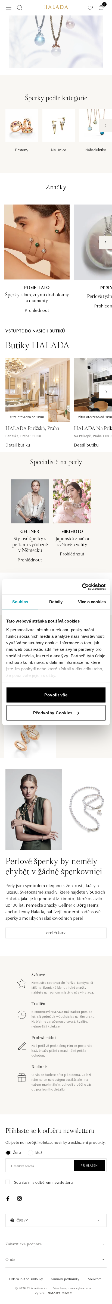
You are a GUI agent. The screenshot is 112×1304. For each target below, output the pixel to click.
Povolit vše (55, 695)
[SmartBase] (60, 1293)
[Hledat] (19, 7)
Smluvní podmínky (65, 1278)
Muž (38, 1152)
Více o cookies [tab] (92, 601)
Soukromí (95, 1278)
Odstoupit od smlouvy (26, 1278)
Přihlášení (90, 1165)
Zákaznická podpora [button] (23, 1244)
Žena (17, 1152)
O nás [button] (10, 1260)
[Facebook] (7, 1198)
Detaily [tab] (56, 601)
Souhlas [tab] (20, 601)
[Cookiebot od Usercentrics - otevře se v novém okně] (82, 586)
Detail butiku (17, 445)
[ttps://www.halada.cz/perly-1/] (56, 41)
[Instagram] (19, 1198)
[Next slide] (105, 391)
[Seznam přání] (90, 7)
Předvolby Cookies (53, 712)
